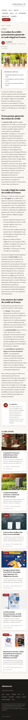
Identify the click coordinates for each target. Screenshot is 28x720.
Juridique (5, 13)
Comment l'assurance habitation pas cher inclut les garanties (11, 455)
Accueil (4, 10)
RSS (13, 699)
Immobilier (5, 16)
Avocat (16, 10)
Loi (16, 13)
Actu (10, 10)
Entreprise (22, 13)
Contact (6, 19)
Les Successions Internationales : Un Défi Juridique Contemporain (12, 614)
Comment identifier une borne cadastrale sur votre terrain (11, 495)
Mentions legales (6, 699)
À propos (13, 16)
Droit (12, 13)
